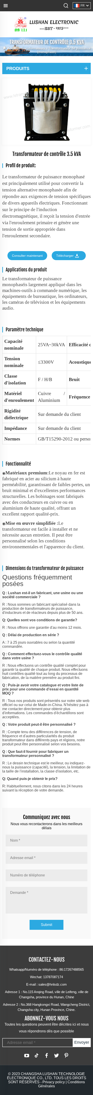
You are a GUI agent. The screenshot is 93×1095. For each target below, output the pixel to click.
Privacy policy (53, 1082)
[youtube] (26, 1055)
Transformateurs (33, 48)
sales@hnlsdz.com (52, 984)
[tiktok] (36, 1055)
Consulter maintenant (27, 255)
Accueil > (14, 48)
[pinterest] (66, 1055)
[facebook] (46, 1055)
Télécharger (65, 255)
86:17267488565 (71, 969)
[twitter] (56, 1055)
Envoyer (81, 1042)
